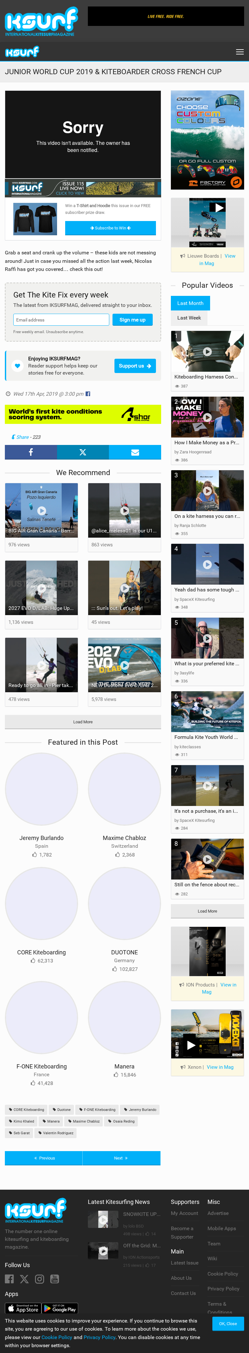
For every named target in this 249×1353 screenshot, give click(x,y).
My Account (184, 1213)
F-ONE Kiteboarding (42, 1066)
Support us (131, 366)
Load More (83, 721)
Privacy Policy (224, 1289)
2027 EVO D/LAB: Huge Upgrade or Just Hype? (43, 608)
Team (214, 1244)
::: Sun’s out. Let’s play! (117, 608)
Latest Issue (184, 1263)
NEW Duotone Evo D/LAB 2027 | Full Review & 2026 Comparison (126, 685)
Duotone (63, 1110)
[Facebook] (10, 1281)
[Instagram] (40, 1281)
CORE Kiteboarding (41, 952)
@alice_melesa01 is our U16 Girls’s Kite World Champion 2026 (126, 531)
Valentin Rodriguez (57, 1133)
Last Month (190, 303)
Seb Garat (21, 1133)
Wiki (212, 1258)
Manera (124, 1066)
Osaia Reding (123, 1121)
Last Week (189, 318)
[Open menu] (240, 52)
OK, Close (228, 1323)
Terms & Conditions (220, 1308)
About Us (181, 1278)
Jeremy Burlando (41, 837)
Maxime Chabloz (124, 837)
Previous (46, 1158)
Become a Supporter (182, 1232)
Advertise (218, 1213)
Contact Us (183, 1293)
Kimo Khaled (23, 1121)
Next (119, 1158)
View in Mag (219, 988)
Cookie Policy (223, 1274)
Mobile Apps (222, 1228)
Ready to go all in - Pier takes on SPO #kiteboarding (43, 685)
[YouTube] (54, 1281)
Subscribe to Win (110, 228)
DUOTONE (124, 952)
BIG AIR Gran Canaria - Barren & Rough (43, 531)
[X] (25, 1281)
